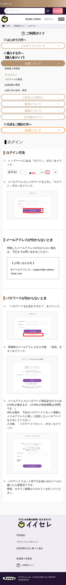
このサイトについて (33, 45)
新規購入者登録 (12, 68)
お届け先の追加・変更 (16, 90)
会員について (33, 63)
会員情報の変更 (12, 85)
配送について (33, 103)
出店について (33, 130)
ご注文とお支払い (33, 97)
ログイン (12, 75)
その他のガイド (33, 117)
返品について (33, 110)
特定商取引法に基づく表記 (29, 548)
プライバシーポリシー (27, 542)
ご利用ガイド (27, 565)
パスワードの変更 (13, 79)
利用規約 (20, 535)
